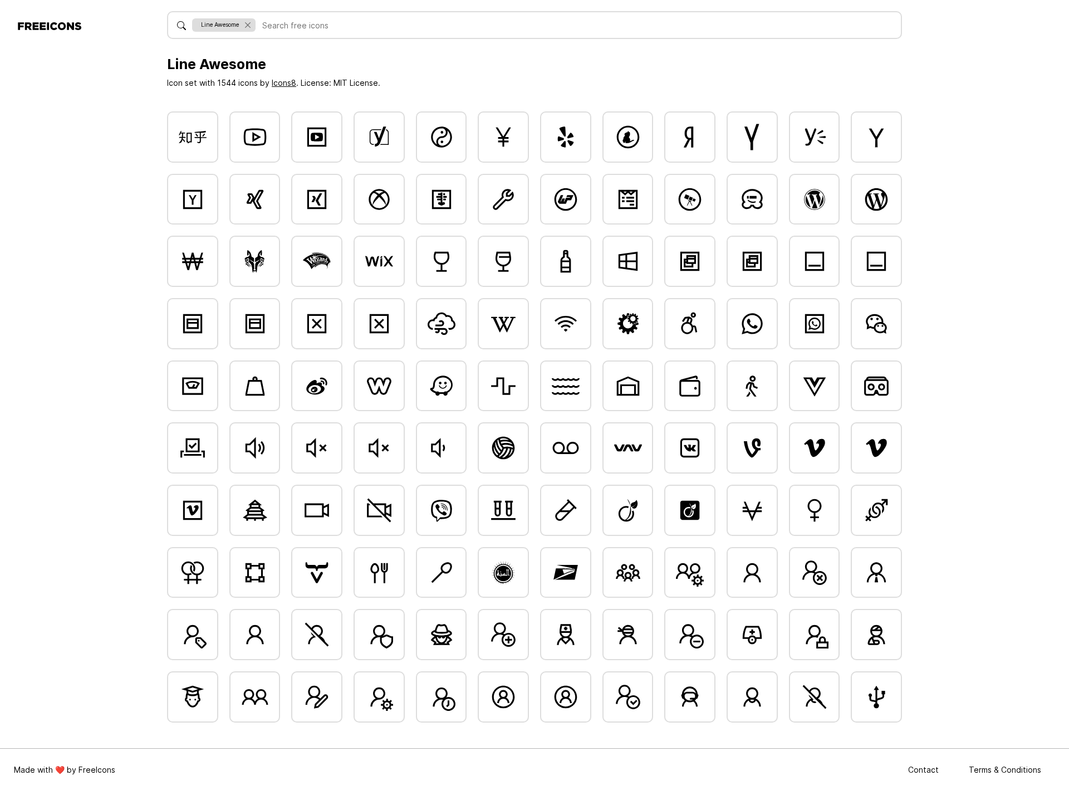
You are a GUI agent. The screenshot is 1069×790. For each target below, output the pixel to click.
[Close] (247, 25)
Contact (924, 769)
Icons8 (284, 82)
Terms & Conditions (1005, 769)
